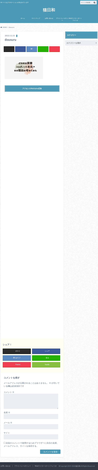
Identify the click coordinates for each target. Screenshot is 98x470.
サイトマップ (36, 18)
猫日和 (49, 9)
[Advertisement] (32, 212)
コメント (9, 392)
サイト (7, 433)
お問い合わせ (49, 18)
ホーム (23, 18)
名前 (7, 412)
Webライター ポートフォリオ (75, 19)
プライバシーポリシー (62, 19)
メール (8, 422)
